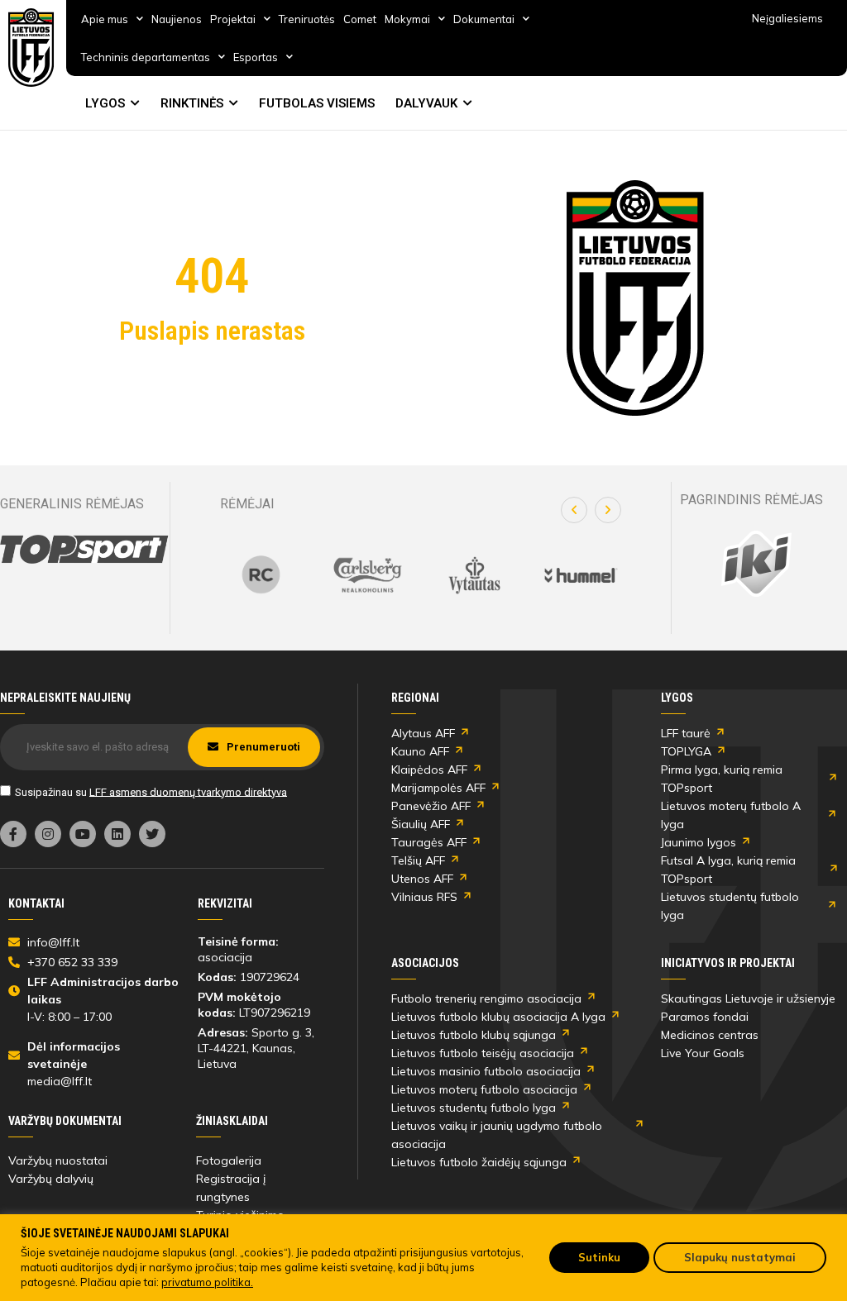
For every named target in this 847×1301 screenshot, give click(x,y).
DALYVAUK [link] (426, 103)
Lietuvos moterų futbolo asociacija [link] (484, 1089)
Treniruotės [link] (307, 19)
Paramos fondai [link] (705, 1016)
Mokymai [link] (407, 19)
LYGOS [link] (105, 103)
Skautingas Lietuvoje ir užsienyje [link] (748, 998)
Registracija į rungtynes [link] (231, 1187)
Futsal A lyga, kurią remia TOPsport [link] (728, 869)
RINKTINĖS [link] (191, 103)
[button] (574, 510)
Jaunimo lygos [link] (698, 842)
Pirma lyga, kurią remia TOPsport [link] (721, 778)
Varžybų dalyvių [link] (50, 1178)
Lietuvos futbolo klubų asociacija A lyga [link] (498, 1016)
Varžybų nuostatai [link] (58, 1160)
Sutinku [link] (599, 1257)
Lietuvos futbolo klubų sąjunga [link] (473, 1034)
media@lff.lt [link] (59, 1081)
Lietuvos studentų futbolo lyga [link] (730, 905)
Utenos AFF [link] (422, 878)
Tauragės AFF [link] (429, 842)
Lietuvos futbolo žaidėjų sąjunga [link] (479, 1162)
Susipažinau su (151, 791)
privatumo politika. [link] (207, 1282)
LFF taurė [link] (686, 733)
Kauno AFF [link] (420, 751)
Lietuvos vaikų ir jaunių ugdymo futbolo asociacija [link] (496, 1134)
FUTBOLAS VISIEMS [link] (317, 103)
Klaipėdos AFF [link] (429, 769)
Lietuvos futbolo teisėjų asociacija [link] (482, 1053)
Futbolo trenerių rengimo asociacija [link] (486, 998)
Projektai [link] (233, 19)
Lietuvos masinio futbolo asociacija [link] (486, 1071)
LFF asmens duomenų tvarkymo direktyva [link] (188, 791)
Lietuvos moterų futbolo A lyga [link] (731, 815)
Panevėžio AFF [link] (431, 805)
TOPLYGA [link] (686, 751)
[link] (31, 47)
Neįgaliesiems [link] (787, 18)
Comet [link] (359, 19)
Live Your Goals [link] (702, 1053)
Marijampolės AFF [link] (438, 787)
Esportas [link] (255, 57)
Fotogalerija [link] (228, 1160)
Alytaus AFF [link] (423, 733)
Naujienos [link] (176, 19)
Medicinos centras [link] (709, 1034)
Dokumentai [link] (483, 19)
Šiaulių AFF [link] (420, 824)
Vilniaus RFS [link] (424, 896)
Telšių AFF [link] (418, 860)
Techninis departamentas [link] (145, 57)
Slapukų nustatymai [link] (740, 1257)
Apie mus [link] (104, 19)
